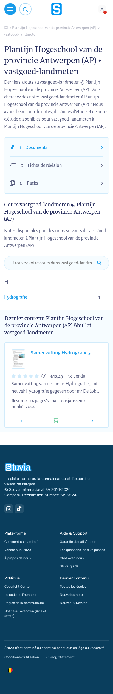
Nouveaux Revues (73, 603)
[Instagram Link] (8, 508)
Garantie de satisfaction (78, 542)
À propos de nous (17, 558)
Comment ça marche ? (21, 542)
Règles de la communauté (24, 603)
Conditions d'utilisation (21, 657)
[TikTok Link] (19, 508)
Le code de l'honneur (20, 595)
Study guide (69, 566)
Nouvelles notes (72, 595)
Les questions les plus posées (82, 550)
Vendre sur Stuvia (17, 550)
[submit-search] (99, 263)
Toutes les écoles (73, 586)
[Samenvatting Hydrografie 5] (91, 421)
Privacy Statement (60, 657)
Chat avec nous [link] (72, 558)
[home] (56, 9)
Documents (36, 147)
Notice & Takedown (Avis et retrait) (25, 613)
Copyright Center (17, 586)
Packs (32, 183)
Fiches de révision (45, 165)
